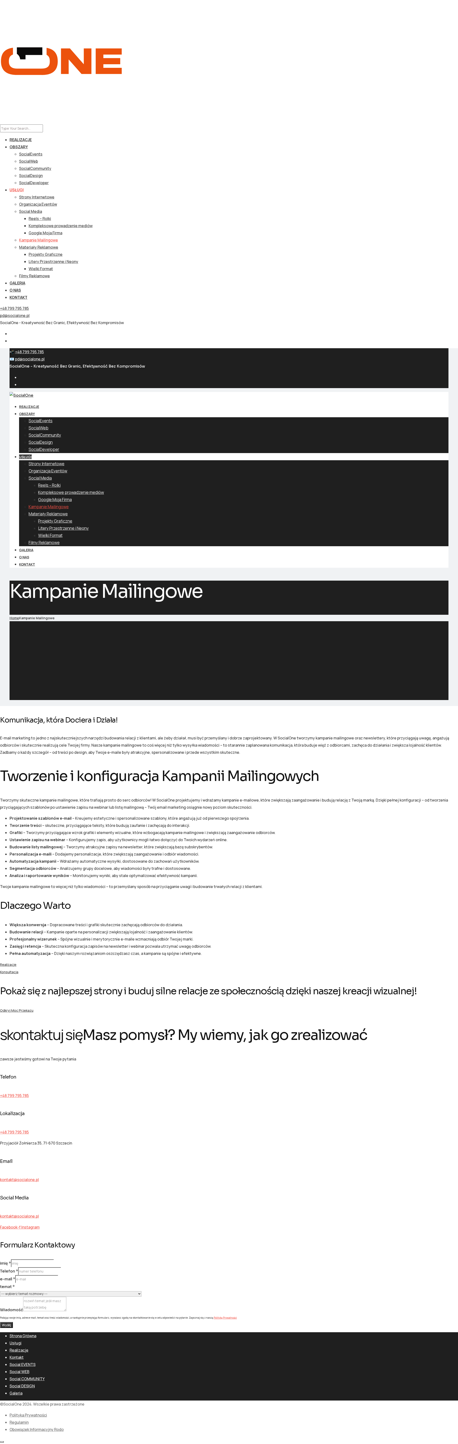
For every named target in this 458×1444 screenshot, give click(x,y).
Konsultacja (9, 972)
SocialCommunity (35, 168)
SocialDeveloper (34, 182)
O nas (15, 290)
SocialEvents (30, 154)
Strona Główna (23, 1335)
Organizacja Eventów (38, 204)
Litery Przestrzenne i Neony (53, 261)
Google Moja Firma (45, 232)
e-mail (7, 1279)
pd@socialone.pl (15, 315)
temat (7, 1286)
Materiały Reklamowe (38, 247)
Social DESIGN (22, 1386)
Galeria (17, 283)
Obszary (19, 147)
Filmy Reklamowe (34, 275)
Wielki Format (41, 268)
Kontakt (18, 297)
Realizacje (21, 139)
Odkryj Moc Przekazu (16, 1010)
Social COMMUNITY (27, 1378)
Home (14, 618)
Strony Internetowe (36, 197)
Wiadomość (11, 1309)
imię (5, 1263)
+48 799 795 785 (14, 308)
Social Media (30, 211)
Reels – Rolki (40, 218)
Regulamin (19, 1422)
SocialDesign (31, 175)
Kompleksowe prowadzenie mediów (61, 225)
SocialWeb (28, 161)
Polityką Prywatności (225, 1317)
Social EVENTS (23, 1364)
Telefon (9, 1271)
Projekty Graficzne (45, 254)
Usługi (17, 190)
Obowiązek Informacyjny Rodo (37, 1429)
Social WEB (19, 1371)
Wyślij (6, 1325)
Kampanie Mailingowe (38, 240)
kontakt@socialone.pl (19, 1179)
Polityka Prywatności (28, 1415)
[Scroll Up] (2, 1442)
